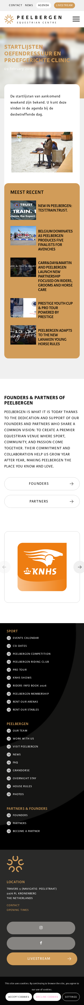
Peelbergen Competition (32, 654)
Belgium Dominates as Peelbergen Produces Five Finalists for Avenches (55, 240)
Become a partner (26, 831)
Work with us (23, 738)
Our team (20, 730)
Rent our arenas (25, 701)
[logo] (34, 19)
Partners (20, 823)
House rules (22, 786)
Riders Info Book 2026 (29, 685)
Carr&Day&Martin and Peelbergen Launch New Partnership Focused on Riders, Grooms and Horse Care (55, 276)
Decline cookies (47, 996)
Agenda (43, 5)
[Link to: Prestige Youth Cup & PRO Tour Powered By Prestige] (23, 307)
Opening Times (18, 910)
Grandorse (21, 770)
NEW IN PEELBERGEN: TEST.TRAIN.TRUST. (55, 208)
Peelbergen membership (31, 693)
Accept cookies (18, 996)
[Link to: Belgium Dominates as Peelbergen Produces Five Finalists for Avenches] (23, 235)
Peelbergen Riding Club (31, 661)
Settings (71, 996)
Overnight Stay (24, 778)
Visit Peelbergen (25, 746)
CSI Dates (20, 646)
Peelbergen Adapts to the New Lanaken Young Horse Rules (55, 337)
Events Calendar (26, 638)
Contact (15, 5)
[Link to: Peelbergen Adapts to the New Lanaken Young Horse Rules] (23, 335)
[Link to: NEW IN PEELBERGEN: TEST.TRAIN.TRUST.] (23, 210)
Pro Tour (20, 669)
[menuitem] (15, 5)
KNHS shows (22, 677)
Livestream (64, 5)
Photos (18, 794)
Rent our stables (26, 709)
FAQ (15, 762)
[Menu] (74, 19)
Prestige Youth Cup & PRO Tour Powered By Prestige (55, 310)
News (29, 5)
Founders (20, 815)
